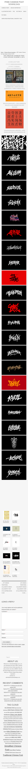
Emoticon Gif (10, 724)
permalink (17, 66)
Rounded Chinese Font (16, 741)
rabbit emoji (14, 737)
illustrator (13, 729)
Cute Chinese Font (10, 720)
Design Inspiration (15, 7)
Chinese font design (8, 716)
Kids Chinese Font (13, 731)
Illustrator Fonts (6, 11)
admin (18, 61)
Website (4, 637)
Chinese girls (16, 716)
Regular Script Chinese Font (16, 739)
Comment (4, 611)
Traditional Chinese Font (13, 755)
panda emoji (14, 733)
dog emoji (18, 720)
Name (3, 630)
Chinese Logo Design (9, 718)
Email (3, 633)
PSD (14, 11)
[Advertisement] (14, 36)
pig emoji (18, 735)
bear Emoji (17, 707)
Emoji (24, 11)
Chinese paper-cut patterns (18, 718)
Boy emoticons (11, 712)
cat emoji (17, 712)
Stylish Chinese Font (16, 752)
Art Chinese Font (9, 707)
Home (2, 52)
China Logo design (16, 714)
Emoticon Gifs (17, 724)
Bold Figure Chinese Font (15, 710)
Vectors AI (19, 11)
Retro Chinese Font (7, 741)
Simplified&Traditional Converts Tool (12, 18)
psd (10, 737)
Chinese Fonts (5, 7)
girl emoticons (11, 726)
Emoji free (20, 722)
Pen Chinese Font (13, 735)
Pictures (4, 15)
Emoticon (5, 724)
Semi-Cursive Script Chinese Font (13, 743)
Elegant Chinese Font (13, 722)
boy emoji (5, 712)
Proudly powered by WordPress (8, 762)
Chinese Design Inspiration (10, 52)
